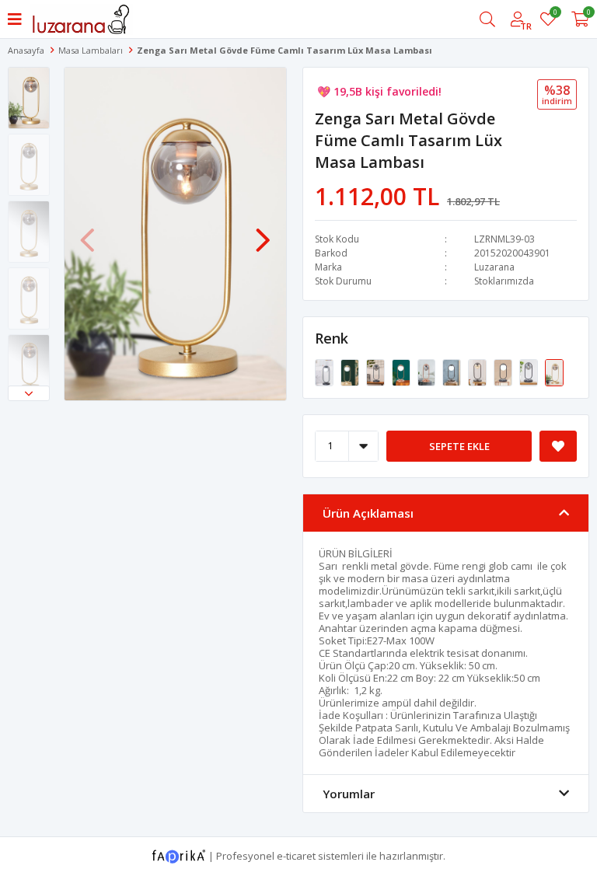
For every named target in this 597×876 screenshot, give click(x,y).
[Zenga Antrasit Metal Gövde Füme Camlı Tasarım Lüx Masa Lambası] (376, 372)
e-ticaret (296, 855)
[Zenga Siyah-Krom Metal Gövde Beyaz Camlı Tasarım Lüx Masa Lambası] (504, 372)
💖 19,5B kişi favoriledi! (379, 91)
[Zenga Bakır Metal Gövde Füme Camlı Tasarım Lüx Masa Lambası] (428, 372)
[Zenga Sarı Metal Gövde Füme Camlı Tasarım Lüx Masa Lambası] (554, 372)
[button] (29, 393)
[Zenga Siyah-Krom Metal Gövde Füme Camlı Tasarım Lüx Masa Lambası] (530, 372)
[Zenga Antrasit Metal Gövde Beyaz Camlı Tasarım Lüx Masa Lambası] (325, 372)
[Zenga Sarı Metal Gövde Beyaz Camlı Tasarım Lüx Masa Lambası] (351, 372)
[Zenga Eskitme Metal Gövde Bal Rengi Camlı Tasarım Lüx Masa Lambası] (478, 372)
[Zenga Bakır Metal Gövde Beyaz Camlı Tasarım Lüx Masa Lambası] (402, 372)
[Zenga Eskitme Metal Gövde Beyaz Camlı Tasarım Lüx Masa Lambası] (453, 372)
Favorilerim (554, 14)
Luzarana (494, 267)
